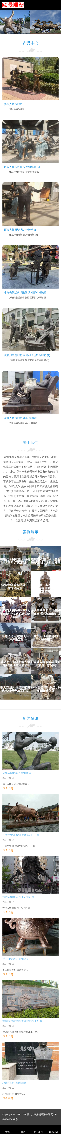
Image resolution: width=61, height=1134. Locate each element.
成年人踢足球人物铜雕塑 (16, 773)
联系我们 (53, 1132)
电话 (23, 1132)
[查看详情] (7, 788)
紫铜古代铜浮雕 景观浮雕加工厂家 (22, 1021)
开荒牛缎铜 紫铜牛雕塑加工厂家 (21, 835)
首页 (7, 1132)
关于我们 (38, 1132)
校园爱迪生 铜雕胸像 (14, 1082)
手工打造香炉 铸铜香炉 (15, 958)
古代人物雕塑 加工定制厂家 (18, 897)
